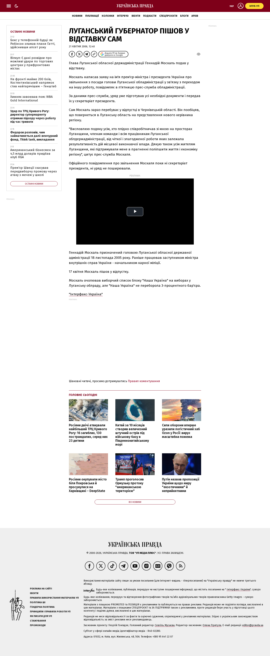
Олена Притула (212, 625)
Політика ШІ (37, 602)
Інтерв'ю (123, 15)
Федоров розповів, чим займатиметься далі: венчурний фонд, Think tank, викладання (34, 135)
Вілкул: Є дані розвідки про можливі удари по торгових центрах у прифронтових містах (31, 63)
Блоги (184, 15)
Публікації (92, 15)
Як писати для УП (41, 616)
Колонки (108, 15)
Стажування (38, 620)
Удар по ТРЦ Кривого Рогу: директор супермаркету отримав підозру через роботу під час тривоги (33, 116)
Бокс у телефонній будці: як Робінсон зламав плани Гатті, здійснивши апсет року (32, 43)
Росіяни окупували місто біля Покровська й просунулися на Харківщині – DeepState (88, 485)
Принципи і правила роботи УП (50, 611)
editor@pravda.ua (252, 625)
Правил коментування (144, 381)
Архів (194, 15)
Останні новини (22, 31)
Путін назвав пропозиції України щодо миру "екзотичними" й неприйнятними (180, 485)
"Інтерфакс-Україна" (86, 294)
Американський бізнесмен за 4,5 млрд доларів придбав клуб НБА (32, 153)
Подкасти (149, 15)
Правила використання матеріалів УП (54, 597)
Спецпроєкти (168, 15)
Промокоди (38, 625)
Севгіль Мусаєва (164, 625)
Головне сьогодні (83, 395)
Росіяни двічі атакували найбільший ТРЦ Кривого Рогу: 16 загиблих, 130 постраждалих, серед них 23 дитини (88, 433)
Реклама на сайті (41, 588)
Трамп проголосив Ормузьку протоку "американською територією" (129, 485)
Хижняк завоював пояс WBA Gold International (31, 98)
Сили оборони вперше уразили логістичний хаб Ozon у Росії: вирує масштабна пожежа (181, 431)
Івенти (136, 15)
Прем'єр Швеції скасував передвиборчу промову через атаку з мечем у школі (33, 171)
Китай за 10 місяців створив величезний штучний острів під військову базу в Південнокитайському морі (132, 435)
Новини (77, 15)
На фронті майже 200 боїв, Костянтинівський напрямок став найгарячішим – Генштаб (33, 82)
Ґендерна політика (42, 607)
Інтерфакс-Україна (238, 589)
